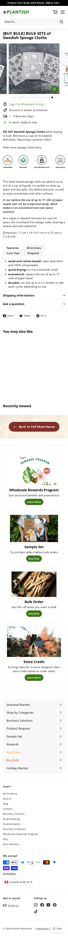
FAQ (5, 839)
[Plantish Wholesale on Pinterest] (54, 905)
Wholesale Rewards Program (20, 834)
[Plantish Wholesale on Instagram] (36, 905)
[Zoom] (54, 89)
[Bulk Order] (34, 584)
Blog (5, 803)
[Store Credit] (34, 642)
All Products (10, 793)
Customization (12, 824)
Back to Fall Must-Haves (36, 427)
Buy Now (34, 558)
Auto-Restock (11, 844)
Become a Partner (14, 813)
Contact (7, 808)
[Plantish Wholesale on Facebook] (42, 905)
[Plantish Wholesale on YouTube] (48, 905)
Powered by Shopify (46, 928)
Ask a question (14, 304)
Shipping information (18, 295)
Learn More (34, 501)
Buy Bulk (34, 613)
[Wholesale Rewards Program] (34, 471)
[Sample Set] (34, 528)
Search (7, 798)
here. (38, 147)
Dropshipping (11, 819)
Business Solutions (14, 829)
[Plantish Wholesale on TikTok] (36, 911)
